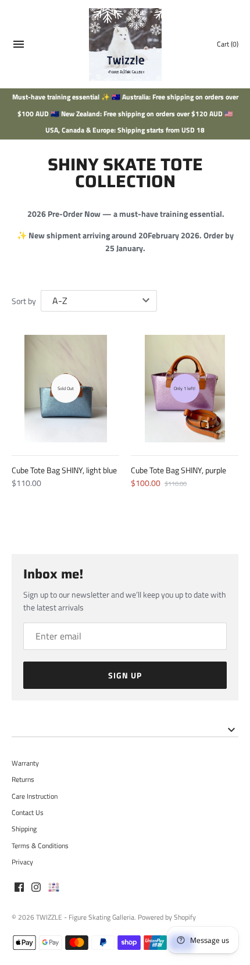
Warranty (25, 763)
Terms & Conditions (40, 846)
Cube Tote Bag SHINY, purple (178, 470)
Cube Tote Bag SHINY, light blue (64, 470)
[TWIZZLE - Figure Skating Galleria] (125, 44)
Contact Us (28, 812)
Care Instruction (35, 796)
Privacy (22, 862)
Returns (23, 779)
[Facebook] (19, 888)
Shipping (24, 829)
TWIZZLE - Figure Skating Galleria (85, 917)
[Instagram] (36, 888)
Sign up (125, 675)
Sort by (24, 301)
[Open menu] (19, 45)
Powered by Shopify (167, 917)
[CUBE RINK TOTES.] (53, 888)
